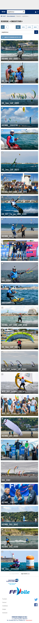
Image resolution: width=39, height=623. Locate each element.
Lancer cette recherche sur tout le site (12, 37)
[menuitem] (36, 12)
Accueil (4, 16)
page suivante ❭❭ (25, 573)
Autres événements (11, 16)
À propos (4, 599)
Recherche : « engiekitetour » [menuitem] (22, 16)
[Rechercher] (23, 12)
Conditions (5, 606)
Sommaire (4, 613)
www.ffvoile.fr (29, 620)
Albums (29, 27)
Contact (4, 602)
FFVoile (29, 4)
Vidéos (23, 27)
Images (35, 27)
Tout (18, 27)
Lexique (4, 609)
